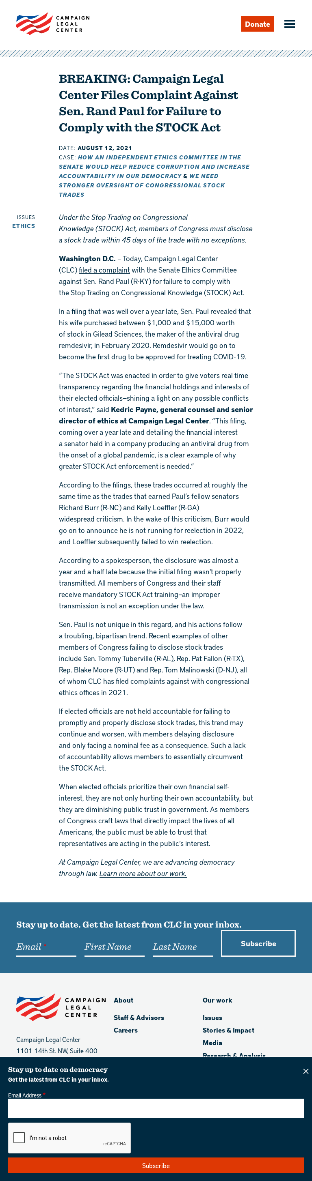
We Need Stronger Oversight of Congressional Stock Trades (142, 185)
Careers (126, 1030)
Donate (257, 24)
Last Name (175, 946)
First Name (107, 946)
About (123, 1000)
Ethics (23, 226)
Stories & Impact (228, 1030)
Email (28, 946)
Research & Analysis (234, 1055)
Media (212, 1042)
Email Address (24, 1095)
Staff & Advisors (139, 1017)
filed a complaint (104, 269)
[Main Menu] (288, 24)
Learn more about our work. (143, 873)
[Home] (52, 23)
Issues (212, 1017)
